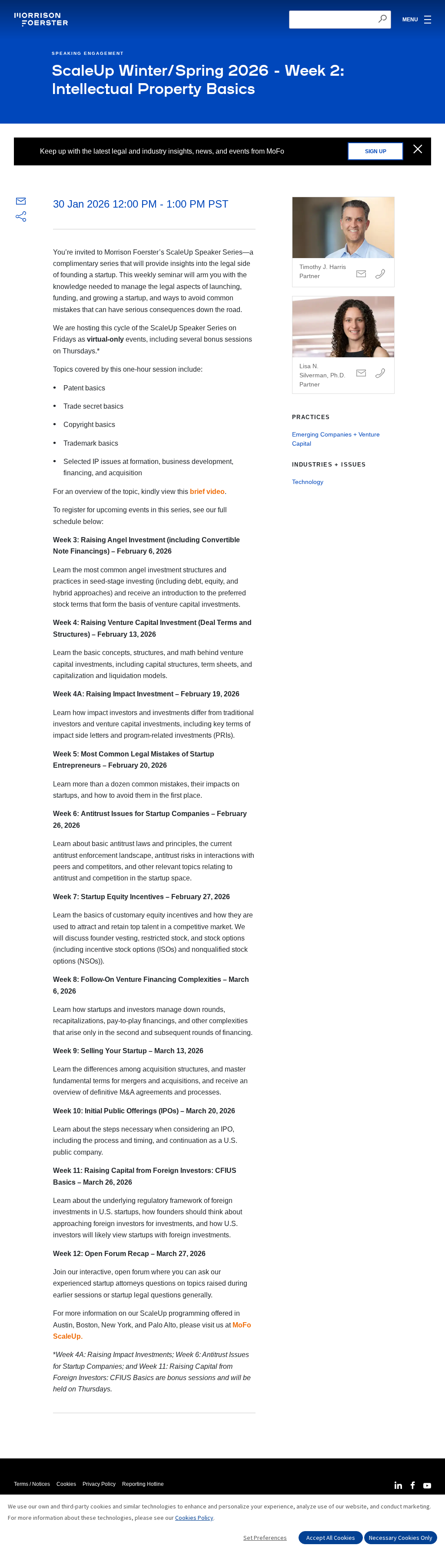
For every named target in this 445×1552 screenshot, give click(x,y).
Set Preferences (265, 1538)
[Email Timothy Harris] (361, 274)
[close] (417, 149)
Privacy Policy (99, 1484)
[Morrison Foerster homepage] (42, 20)
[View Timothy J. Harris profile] (343, 242)
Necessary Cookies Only (400, 1538)
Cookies (66, 1484)
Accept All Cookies (330, 1538)
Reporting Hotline (143, 1484)
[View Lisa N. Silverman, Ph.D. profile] (343, 344)
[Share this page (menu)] (21, 217)
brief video (207, 491)
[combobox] (340, 19)
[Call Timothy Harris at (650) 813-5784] (380, 274)
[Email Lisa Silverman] (361, 374)
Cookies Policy (194, 1518)
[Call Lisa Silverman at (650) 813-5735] (380, 374)
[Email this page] (21, 203)
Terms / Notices (32, 1484)
